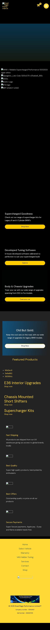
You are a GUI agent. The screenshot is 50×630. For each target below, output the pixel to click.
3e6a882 (8, 373)
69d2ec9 (8, 370)
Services (25, 561)
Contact (25, 566)
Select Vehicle (25, 548)
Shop (25, 570)
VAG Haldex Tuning (25, 557)
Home (25, 544)
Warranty (25, 553)
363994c (8, 376)
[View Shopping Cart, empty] (38, 5)
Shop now (8, 386)
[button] (25, 114)
